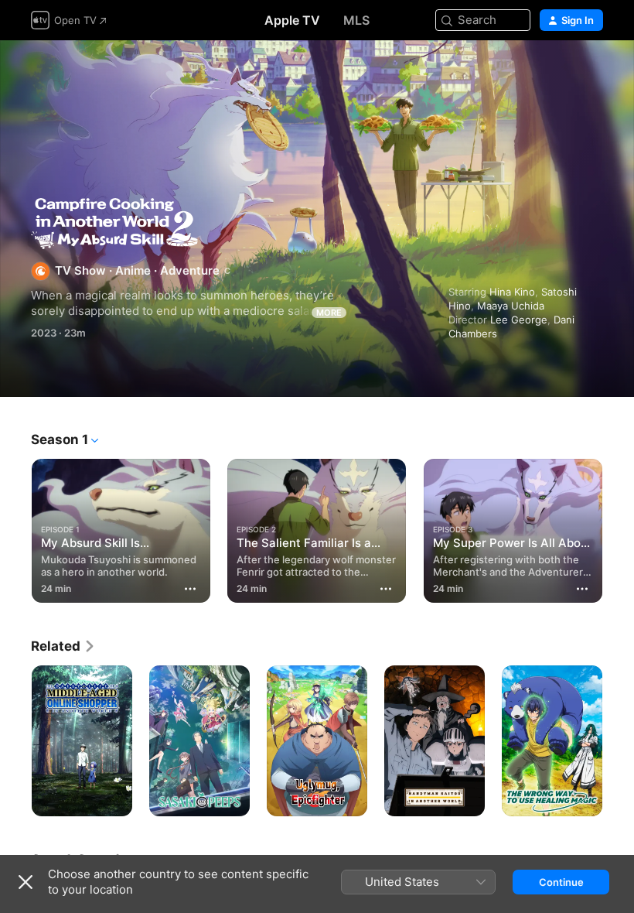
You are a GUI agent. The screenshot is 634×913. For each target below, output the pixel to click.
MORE (329, 312)
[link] (63, 646)
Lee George (518, 319)
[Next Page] (618, 527)
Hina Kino (512, 292)
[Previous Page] (15, 527)
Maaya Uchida (510, 305)
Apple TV (292, 20)
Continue (561, 882)
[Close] (25, 882)
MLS (356, 20)
